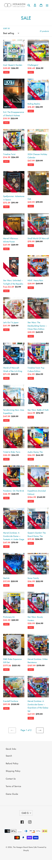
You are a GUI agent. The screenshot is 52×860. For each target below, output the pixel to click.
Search (9, 755)
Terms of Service (13, 786)
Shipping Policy (13, 771)
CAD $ (25, 813)
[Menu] (47, 5)
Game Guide (12, 794)
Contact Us (11, 778)
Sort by (6, 28)
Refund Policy (12, 763)
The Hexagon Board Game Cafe (25, 847)
